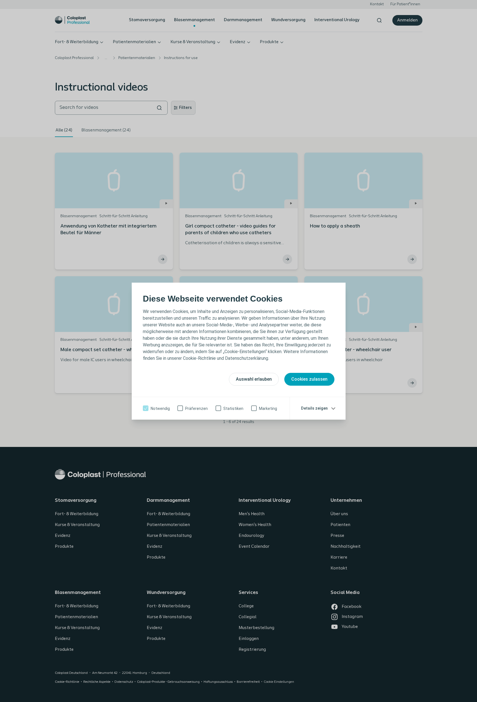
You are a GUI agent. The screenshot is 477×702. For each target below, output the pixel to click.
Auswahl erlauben (254, 379)
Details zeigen (314, 408)
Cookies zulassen (309, 379)
